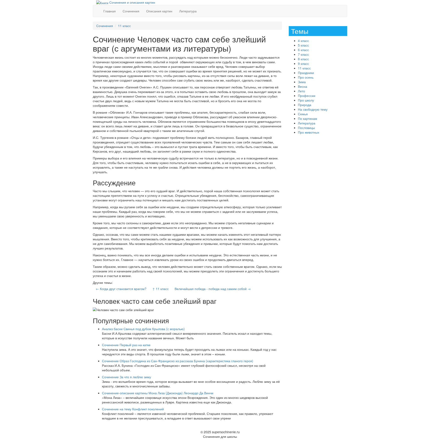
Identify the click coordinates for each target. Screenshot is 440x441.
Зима (302, 81)
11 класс (124, 25)
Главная (109, 11)
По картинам (307, 118)
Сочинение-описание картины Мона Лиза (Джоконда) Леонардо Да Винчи (157, 393)
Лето (301, 91)
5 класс (303, 45)
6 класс (303, 49)
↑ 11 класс (160, 288)
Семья (303, 114)
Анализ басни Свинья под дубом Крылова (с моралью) (143, 328)
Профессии (306, 95)
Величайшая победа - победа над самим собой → (213, 288)
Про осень (306, 77)
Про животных (308, 132)
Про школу (306, 100)
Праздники (306, 72)
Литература (188, 11)
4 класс (303, 40)
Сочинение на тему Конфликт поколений (133, 409)
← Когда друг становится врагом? (121, 288)
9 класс (303, 63)
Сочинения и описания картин (131, 2)
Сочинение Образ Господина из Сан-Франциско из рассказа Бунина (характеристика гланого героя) (177, 361)
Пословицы (306, 127)
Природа (304, 104)
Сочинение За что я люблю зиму (126, 377)
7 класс (303, 54)
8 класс (303, 59)
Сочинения (131, 11)
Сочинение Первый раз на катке (126, 344)
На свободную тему (312, 109)
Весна (302, 86)
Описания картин (159, 11)
